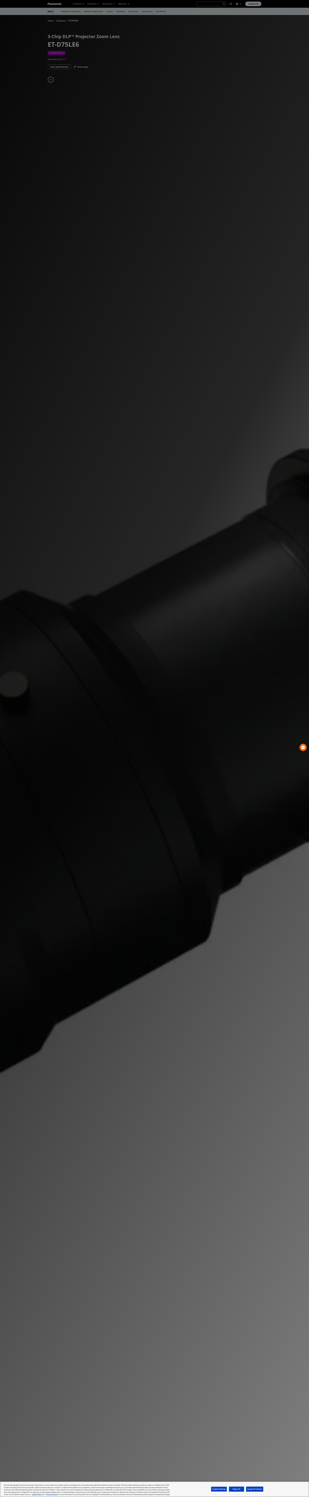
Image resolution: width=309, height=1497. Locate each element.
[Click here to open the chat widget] (303, 747)
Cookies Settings (218, 1489)
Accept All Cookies (254, 1489)
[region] (154, 1489)
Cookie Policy (37, 1494)
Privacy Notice (51, 1494)
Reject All (236, 1489)
